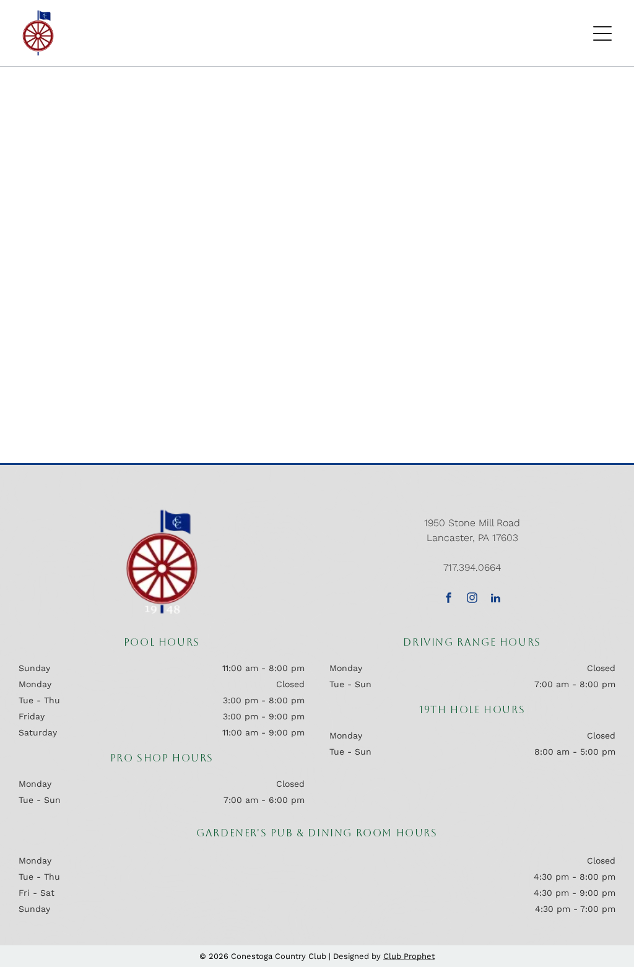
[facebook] (448, 599)
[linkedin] (495, 599)
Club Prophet (409, 956)
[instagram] (472, 599)
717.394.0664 (472, 567)
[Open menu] (602, 33)
